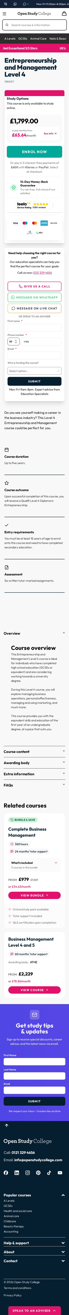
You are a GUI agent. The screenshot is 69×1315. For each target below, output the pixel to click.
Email (12, 349)
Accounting (11, 1231)
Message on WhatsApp (37, 297)
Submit (34, 381)
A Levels (9, 38)
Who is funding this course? (23, 363)
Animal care (11, 1216)
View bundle (32, 895)
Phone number (17, 335)
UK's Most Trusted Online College (34, 48)
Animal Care (38, 38)
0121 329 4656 (42, 272)
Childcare (10, 1221)
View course (32, 990)
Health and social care (18, 1211)
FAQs (8, 785)
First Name (11, 1055)
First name (15, 321)
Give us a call (37, 286)
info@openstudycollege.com (38, 1160)
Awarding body (17, 762)
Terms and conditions (17, 1288)
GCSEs (22, 38)
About (9, 1252)
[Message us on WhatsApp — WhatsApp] (15, 4)
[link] (34, 871)
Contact (10, 1261)
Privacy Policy (13, 1295)
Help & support (16, 1243)
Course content (16, 751)
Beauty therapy (14, 1226)
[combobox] (34, 371)
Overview (12, 633)
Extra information (19, 774)
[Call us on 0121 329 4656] (5, 4)
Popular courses (17, 1195)
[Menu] (4, 14)
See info (48, 133)
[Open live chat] (26, 4)
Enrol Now (34, 151)
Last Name (11, 1069)
